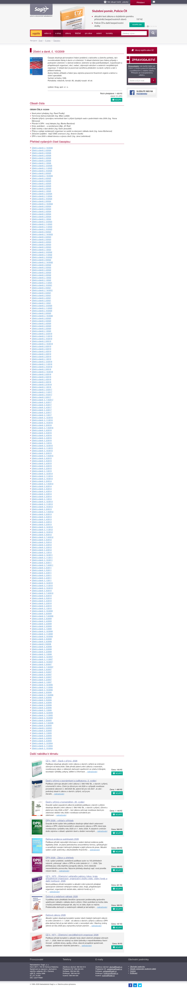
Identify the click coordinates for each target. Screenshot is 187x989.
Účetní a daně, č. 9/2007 (42, 664)
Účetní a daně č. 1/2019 (41, 359)
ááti (78, 33)
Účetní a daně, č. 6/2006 (42, 697)
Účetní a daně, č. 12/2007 (42, 656)
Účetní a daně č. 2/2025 (41, 188)
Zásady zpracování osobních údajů (143, 968)
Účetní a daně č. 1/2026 (41, 163)
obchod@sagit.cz (115, 967)
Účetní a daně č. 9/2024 (41, 201)
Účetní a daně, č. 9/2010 (42, 590)
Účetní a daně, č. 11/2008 (42, 633)
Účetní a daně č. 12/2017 (42, 389)
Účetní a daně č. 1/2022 (41, 277)
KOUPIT (118, 99)
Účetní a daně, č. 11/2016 (42, 420)
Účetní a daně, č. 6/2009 (42, 618)
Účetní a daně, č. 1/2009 (42, 628)
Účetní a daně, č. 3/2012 (42, 547)
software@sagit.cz (110, 971)
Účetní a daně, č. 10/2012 (42, 532)
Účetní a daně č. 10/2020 (42, 310)
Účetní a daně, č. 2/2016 (42, 440)
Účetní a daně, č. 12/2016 (42, 417)
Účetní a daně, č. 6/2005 (42, 725)
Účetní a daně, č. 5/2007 (42, 672)
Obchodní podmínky (137, 966)
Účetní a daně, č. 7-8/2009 (42, 616)
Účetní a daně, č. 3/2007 (42, 677)
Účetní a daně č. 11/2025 (42, 168)
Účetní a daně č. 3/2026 (41, 158)
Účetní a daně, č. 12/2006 (42, 684)
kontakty (109, 33)
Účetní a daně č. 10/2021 (42, 285)
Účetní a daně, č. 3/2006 (42, 705)
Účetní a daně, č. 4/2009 (42, 621)
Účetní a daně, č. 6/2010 (42, 595)
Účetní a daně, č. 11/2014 (42, 476)
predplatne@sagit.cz (114, 969)
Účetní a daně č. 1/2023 (41, 249)
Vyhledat (152, 33)
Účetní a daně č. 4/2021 (41, 298)
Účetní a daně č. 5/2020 (41, 320)
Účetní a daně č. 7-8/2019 (42, 343)
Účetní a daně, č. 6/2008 (42, 641)
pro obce (88, 33)
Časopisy (56, 40)
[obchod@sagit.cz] (154, 2)
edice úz (47, 33)
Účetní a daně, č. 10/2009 (42, 611)
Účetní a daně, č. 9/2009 (42, 613)
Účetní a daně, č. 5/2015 (42, 460)
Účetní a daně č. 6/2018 (41, 374)
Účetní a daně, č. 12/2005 (42, 712)
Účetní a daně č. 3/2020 (41, 326)
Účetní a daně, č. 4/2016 (42, 435)
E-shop (48, 40)
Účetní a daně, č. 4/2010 (42, 600)
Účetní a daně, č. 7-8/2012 (42, 537)
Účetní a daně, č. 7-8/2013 (42, 511)
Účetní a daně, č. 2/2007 (42, 679)
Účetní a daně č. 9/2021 (41, 287)
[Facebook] (130, 985)
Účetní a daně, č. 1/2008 (42, 654)
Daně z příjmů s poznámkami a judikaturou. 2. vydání (71, 780)
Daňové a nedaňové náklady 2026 (62, 896)
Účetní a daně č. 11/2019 (42, 336)
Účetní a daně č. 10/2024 (42, 198)
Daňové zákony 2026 (56, 914)
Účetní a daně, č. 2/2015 (42, 468)
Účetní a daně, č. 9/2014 (42, 481)
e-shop (58, 33)
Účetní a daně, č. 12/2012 (42, 527)
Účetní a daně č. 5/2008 (41, 644)
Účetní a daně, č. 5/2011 (42, 570)
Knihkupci (133, 973)
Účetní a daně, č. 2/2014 (42, 496)
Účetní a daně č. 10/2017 (42, 394)
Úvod (40, 40)
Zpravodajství (133, 66)
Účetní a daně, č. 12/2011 (42, 555)
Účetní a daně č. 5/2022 (41, 267)
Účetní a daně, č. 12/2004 (42, 743)
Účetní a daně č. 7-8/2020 (42, 315)
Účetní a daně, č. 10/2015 (42, 450)
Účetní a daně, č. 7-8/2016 (42, 427)
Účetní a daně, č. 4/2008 (42, 646)
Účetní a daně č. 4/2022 (41, 270)
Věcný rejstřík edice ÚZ (144, 50)
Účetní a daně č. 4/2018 (41, 379)
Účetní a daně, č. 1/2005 (42, 733)
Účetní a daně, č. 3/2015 (42, 466)
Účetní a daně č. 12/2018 (42, 361)
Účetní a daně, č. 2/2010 (42, 605)
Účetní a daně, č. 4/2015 (42, 463)
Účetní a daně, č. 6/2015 (42, 458)
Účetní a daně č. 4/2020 (41, 323)
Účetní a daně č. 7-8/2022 (42, 262)
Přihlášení (141, 2)
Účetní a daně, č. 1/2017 (42, 415)
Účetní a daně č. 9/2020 (41, 313)
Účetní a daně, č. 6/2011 (42, 567)
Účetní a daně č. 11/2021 (42, 282)
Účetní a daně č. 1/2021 (41, 303)
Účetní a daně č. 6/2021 (41, 292)
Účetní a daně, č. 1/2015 (42, 471)
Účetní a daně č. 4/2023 (41, 242)
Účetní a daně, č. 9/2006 (42, 692)
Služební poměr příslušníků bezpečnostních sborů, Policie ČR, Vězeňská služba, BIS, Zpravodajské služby (101, 8)
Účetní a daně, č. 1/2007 (42, 682)
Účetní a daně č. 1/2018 (41, 387)
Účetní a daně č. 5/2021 (41, 295)
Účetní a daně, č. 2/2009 (42, 626)
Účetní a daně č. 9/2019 (41, 341)
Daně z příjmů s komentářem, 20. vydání (65, 801)
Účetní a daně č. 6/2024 (41, 206)
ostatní (99, 33)
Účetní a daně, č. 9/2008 (42, 639)
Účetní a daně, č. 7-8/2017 (42, 399)
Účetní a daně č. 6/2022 (41, 265)
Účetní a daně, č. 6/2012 (42, 539)
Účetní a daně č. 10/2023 (42, 229)
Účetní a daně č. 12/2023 (42, 221)
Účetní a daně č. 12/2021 (42, 728)
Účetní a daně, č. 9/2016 (42, 425)
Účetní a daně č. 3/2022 (41, 272)
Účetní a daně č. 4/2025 (41, 183)
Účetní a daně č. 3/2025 (41, 186)
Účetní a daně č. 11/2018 (42, 364)
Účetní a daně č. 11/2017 (42, 392)
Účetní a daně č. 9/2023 (41, 231)
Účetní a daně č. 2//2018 (42, 384)
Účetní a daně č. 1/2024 (41, 219)
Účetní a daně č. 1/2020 (41, 331)
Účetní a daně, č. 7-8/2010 (42, 593)
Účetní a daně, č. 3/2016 (42, 438)
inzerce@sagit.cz (108, 975)
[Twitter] (140, 985)
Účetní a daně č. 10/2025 (42, 170)
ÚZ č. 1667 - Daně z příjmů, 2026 (61, 760)
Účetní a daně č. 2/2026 (41, 160)
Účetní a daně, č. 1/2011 (42, 580)
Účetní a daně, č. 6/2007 (42, 669)
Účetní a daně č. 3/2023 (41, 244)
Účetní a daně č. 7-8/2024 (42, 203)
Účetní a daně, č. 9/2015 (42, 453)
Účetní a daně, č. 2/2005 (42, 738)
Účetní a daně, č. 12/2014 (42, 473)
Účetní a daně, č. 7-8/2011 (42, 565)
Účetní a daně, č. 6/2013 (42, 514)
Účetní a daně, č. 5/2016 (42, 432)
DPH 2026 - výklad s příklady (60, 820)
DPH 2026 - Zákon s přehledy (60, 857)
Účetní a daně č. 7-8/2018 (42, 371)
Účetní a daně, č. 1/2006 (42, 710)
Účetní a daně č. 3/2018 (41, 382)
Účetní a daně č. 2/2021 (41, 300)
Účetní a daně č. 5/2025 (41, 181)
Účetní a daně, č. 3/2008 (42, 649)
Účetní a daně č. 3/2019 (41, 354)
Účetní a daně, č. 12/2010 (42, 583)
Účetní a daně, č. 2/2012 (42, 550)
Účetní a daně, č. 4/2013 (42, 519)
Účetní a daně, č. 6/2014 (42, 486)
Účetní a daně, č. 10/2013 (42, 506)
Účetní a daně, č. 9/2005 (42, 720)
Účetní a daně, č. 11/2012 (42, 529)
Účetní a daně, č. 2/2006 (42, 707)
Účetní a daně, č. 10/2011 (42, 560)
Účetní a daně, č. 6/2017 (42, 402)
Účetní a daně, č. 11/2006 (42, 687)
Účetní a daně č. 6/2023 (41, 237)
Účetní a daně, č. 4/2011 (42, 572)
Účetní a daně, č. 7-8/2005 (42, 723)
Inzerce (133, 971)
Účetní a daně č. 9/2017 (41, 397)
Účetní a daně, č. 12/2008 (42, 631)
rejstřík (36, 33)
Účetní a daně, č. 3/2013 (42, 522)
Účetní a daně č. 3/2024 (41, 214)
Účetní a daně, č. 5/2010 (42, 598)
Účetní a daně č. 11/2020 (42, 308)
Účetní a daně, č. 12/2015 (42, 445)
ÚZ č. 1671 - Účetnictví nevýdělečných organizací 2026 (72, 934)
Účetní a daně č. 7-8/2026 (42, 147)
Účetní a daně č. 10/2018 (42, 366)
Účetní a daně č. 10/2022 (42, 257)
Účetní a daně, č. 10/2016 (42, 422)
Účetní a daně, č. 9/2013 (42, 509)
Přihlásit (153, 80)
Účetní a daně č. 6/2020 (41, 318)
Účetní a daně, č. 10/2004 (42, 748)
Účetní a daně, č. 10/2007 (42, 661)
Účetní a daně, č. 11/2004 (42, 745)
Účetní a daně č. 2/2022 (41, 275)
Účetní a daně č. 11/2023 (42, 224)
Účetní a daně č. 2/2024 (41, 216)
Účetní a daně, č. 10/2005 (42, 717)
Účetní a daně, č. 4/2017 (42, 407)
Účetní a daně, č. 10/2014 (42, 478)
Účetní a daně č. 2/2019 (41, 356)
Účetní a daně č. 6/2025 (41, 178)
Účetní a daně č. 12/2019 (42, 333)
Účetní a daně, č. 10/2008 (42, 636)
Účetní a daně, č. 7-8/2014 (42, 483)
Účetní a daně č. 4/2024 (41, 211)
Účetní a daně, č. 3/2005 (42, 735)
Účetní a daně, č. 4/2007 (42, 674)
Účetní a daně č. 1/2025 (41, 191)
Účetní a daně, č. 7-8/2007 (42, 667)
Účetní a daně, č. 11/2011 (42, 557)
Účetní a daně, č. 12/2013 (42, 501)
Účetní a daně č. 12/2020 (42, 305)
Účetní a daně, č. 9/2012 (42, 534)
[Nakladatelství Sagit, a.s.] (41, 15)
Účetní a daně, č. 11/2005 (42, 715)
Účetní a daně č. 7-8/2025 (42, 175)
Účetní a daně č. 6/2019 (41, 346)
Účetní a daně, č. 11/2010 (42, 585)
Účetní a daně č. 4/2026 (41, 155)
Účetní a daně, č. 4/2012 (42, 544)
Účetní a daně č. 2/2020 (41, 328)
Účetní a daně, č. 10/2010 (42, 588)
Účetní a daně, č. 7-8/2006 (42, 695)
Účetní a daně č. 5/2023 (41, 239)
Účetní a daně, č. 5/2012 (42, 542)
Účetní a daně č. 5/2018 (41, 376)
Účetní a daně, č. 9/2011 (42, 562)
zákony (68, 33)
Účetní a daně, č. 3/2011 (42, 575)
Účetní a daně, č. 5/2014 (42, 488)
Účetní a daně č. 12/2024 (42, 193)
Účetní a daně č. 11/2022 (42, 254)
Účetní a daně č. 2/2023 (41, 247)
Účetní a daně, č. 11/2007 (42, 659)
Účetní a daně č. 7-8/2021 (42, 290)
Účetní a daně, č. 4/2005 (42, 740)
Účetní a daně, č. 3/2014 (42, 494)
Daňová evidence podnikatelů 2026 (62, 839)
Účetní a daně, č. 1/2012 (42, 552)
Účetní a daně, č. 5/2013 (42, 516)
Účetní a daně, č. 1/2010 (42, 608)
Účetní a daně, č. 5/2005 (42, 730)
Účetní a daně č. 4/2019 (41, 351)
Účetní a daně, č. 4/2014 (42, 491)
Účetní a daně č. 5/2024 (41, 209)
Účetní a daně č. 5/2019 (41, 348)
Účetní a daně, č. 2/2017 (42, 412)
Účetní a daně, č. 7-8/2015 (42, 455)
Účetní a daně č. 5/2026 (41, 153)
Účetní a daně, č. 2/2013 (42, 524)
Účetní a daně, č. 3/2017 (42, 410)
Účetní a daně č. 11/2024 (42, 196)
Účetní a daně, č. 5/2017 (42, 404)
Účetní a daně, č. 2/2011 (42, 578)
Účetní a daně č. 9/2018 (41, 369)
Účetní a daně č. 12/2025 (42, 165)
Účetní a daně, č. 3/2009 (42, 623)
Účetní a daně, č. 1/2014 (42, 499)
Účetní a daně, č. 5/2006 (42, 700)
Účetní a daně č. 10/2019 (42, 338)
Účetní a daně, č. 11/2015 (42, 448)
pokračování (92, 771)
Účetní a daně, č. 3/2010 (42, 603)
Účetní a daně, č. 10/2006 (42, 689)
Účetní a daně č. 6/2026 (41, 150)
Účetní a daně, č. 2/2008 (42, 651)
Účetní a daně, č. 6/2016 (42, 430)
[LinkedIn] (135, 985)
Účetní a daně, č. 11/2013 (42, 504)
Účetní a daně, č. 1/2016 (42, 443)
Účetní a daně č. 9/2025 (41, 173)
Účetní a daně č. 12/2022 (42, 252)
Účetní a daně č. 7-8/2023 (42, 234)
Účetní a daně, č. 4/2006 (42, 702)
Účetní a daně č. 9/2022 (41, 259)
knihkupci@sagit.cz (111, 973)
